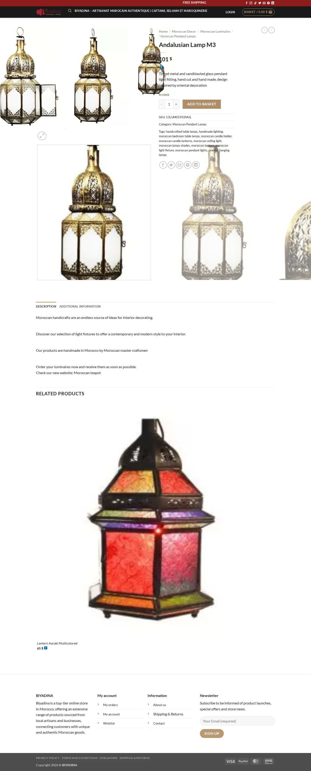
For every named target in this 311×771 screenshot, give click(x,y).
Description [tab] (46, 306)
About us (159, 705)
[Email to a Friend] (179, 165)
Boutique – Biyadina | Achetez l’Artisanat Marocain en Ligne (120, 19)
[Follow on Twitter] (259, 3)
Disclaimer (108, 758)
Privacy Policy (48, 758)
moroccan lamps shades (174, 145)
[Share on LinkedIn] (196, 165)
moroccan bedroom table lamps (179, 136)
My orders (110, 705)
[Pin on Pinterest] (187, 165)
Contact (159, 723)
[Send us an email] (264, 3)
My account (111, 714)
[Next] (52, 133)
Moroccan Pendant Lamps (189, 124)
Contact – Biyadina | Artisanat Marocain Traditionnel (116, 36)
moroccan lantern (202, 145)
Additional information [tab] (80, 306)
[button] (230, 12)
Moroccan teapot (87, 372)
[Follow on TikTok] (255, 3)
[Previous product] (271, 30)
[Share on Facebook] (163, 165)
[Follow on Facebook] (246, 3)
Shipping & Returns (168, 714)
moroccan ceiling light (208, 141)
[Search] (69, 10)
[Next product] (264, 30)
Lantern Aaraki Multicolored (57, 643)
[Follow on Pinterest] (268, 3)
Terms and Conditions (79, 758)
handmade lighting (211, 131)
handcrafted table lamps (182, 131)
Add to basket (202, 104)
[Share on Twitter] (171, 165)
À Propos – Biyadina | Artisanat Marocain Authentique (115, 28)
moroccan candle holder (216, 136)
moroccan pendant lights (191, 150)
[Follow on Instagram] (251, 3)
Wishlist (109, 723)
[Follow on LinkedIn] (272, 3)
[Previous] (38, 284)
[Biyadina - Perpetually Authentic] (48, 12)
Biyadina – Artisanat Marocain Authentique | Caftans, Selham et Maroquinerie (141, 11)
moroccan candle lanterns (175, 141)
